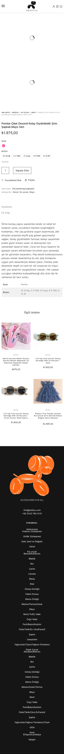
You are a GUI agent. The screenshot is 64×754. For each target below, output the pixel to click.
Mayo (33, 112)
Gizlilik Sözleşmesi (32, 536)
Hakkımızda (32, 529)
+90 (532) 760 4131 (32, 513)
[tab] (32, 207)
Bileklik (32, 558)
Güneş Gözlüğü (32, 589)
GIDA (32, 727)
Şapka (32, 634)
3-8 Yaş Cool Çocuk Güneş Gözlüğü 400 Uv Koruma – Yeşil (48, 360)
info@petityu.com (32, 510)
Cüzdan (32, 574)
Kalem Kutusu (32, 594)
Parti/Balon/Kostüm (32, 624)
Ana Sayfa (5, 112)
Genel (15, 192)
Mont (32, 697)
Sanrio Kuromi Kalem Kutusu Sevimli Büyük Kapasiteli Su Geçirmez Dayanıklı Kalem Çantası (16, 361)
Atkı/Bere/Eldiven (32, 651)
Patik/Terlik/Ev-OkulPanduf (32, 629)
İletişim (32, 739)
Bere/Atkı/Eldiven (32, 553)
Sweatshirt (32, 639)
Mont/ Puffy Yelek (32, 614)
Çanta (32, 568)
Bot (32, 563)
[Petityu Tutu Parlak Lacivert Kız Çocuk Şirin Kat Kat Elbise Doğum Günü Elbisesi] (48, 391)
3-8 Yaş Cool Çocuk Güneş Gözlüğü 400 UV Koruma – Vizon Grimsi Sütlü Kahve (16, 416)
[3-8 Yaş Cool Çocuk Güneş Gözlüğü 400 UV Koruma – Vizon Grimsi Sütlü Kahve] (16, 391)
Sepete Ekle (22, 170)
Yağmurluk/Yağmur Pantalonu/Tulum (32, 722)
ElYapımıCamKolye (32, 734)
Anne (32, 732)
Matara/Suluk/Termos (32, 687)
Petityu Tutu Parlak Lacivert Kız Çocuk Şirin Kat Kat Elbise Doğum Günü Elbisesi (48, 416)
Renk (3, 141)
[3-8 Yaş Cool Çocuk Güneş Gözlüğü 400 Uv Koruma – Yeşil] (48, 336)
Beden (4, 151)
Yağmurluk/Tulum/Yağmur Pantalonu (32, 644)
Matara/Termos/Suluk (32, 604)
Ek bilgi (5, 212)
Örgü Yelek (32, 619)
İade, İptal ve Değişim (32, 541)
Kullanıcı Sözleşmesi (32, 531)
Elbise (32, 579)
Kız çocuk (25, 112)
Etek (32, 584)
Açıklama (6, 206)
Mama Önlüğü (32, 599)
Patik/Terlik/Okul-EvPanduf (32, 712)
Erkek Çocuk (32, 649)
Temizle (4, 162)
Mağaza (15, 112)
